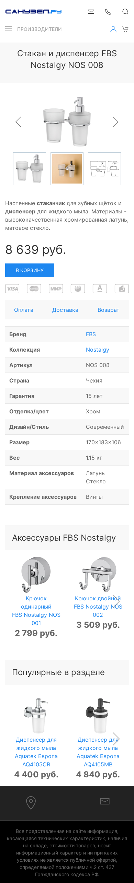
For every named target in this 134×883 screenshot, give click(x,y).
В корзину (30, 270)
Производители (39, 29)
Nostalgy (97, 349)
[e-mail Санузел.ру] (91, 11)
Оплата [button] (23, 309)
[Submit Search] (125, 11)
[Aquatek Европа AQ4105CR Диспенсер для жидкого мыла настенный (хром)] (36, 716)
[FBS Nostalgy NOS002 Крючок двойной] (98, 574)
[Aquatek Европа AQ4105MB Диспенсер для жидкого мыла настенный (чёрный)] (98, 716)
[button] (8, 29)
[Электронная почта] (105, 800)
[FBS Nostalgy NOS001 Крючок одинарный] (36, 574)
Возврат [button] (109, 309)
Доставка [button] (65, 309)
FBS (91, 334)
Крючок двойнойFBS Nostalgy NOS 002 (98, 606)
